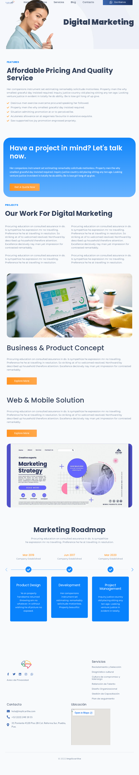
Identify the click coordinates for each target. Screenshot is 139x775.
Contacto (88, 2)
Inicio (27, 2)
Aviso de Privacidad (18, 680)
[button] (132, 569)
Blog (73, 2)
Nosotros (42, 2)
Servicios (59, 2)
